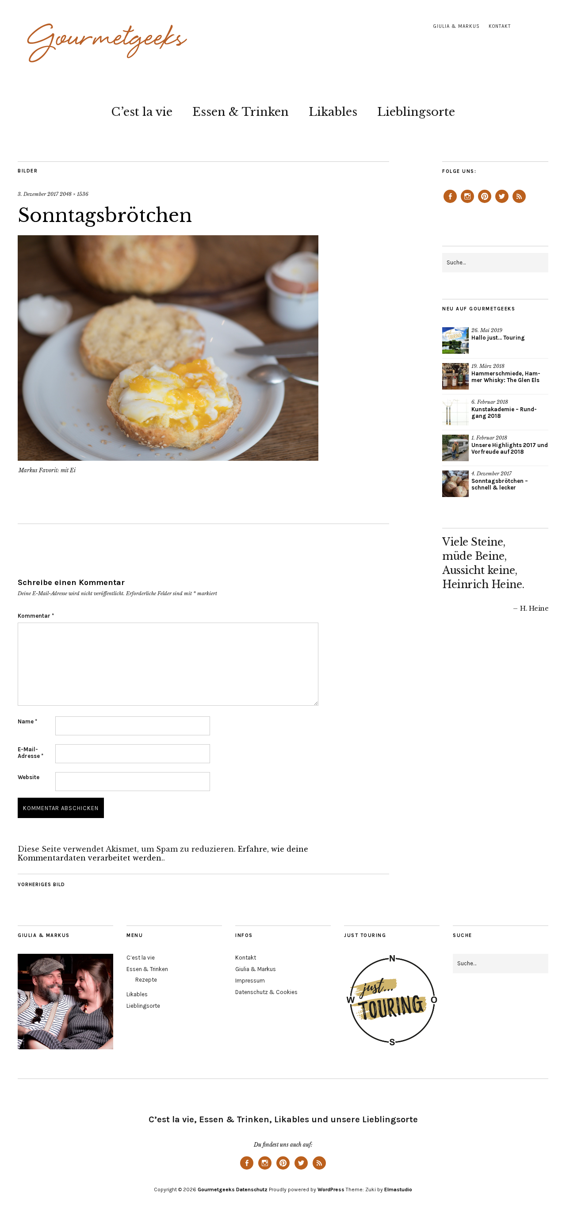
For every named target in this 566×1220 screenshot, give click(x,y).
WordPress (330, 1189)
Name (27, 721)
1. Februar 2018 (489, 438)
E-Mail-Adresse (30, 752)
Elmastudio (398, 1189)
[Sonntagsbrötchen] (168, 458)
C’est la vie (141, 112)
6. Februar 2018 (489, 402)
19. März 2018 (488, 366)
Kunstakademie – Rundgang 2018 (504, 412)
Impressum (250, 980)
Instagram (467, 202)
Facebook (450, 202)
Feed (519, 202)
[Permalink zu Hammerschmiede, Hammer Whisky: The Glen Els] (455, 376)
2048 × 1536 (74, 194)
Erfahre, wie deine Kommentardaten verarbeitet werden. (163, 853)
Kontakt (500, 26)
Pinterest (484, 202)
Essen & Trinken (240, 112)
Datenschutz (252, 1189)
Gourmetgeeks (216, 1189)
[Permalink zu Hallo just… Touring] (455, 340)
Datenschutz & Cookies (266, 992)
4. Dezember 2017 (491, 473)
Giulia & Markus (456, 26)
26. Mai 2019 (486, 330)
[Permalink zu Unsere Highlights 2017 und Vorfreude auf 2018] (455, 448)
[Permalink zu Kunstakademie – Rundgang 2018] (455, 412)
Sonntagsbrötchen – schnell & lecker (499, 484)
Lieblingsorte (416, 112)
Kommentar (36, 615)
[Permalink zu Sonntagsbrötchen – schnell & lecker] (455, 483)
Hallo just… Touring (498, 337)
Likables (333, 112)
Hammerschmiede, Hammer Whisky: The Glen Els (505, 376)
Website (28, 777)
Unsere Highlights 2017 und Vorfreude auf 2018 (509, 448)
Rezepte (146, 979)
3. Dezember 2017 (38, 194)
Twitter (502, 202)
